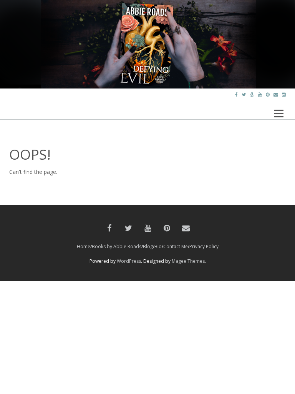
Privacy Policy (204, 246)
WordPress (129, 261)
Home (83, 246)
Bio (158, 246)
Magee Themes (188, 261)
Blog (148, 246)
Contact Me (175, 246)
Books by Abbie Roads (116, 246)
